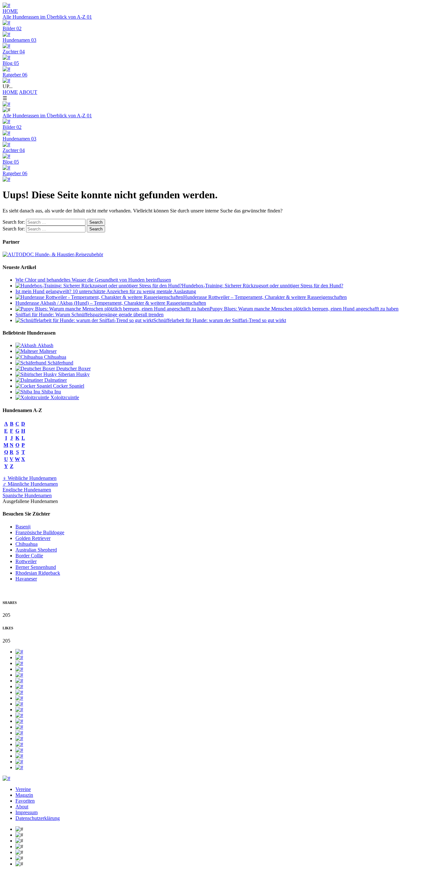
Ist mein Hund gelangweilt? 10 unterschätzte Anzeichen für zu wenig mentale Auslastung (105, 291)
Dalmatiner (55, 380)
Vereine (23, 789)
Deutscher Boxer (73, 368)
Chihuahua (54, 357)
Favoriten (25, 801)
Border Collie (29, 555)
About (21, 806)
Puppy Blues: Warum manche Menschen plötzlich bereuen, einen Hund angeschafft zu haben (304, 308)
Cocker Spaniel (68, 386)
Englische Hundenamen (27, 489)
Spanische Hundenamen (27, 495)
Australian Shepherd (36, 550)
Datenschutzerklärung (37, 818)
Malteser (47, 351)
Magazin (24, 795)
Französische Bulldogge (39, 532)
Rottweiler (26, 561)
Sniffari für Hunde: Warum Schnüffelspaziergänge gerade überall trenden (89, 314)
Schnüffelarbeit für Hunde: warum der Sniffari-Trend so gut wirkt (219, 320)
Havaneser (26, 578)
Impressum (26, 812)
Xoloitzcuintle (64, 397)
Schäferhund (59, 362)
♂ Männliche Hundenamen (30, 484)
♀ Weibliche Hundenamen (30, 478)
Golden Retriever (32, 538)
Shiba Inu (50, 391)
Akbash (44, 345)
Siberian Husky (73, 374)
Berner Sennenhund (35, 567)
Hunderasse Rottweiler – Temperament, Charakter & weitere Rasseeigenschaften (265, 297)
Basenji (23, 526)
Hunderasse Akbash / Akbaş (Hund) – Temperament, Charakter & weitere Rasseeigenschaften (110, 303)
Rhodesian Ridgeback (37, 573)
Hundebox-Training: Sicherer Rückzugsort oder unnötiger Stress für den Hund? (262, 285)
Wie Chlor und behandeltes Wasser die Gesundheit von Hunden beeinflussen (93, 280)
